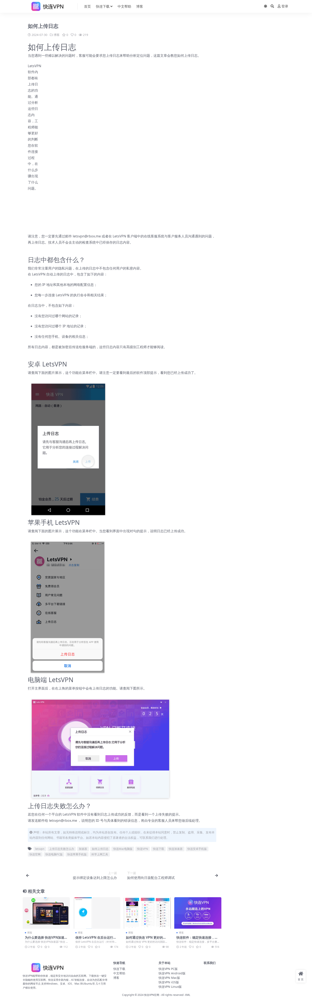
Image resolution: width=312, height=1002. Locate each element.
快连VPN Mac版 (169, 978)
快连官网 (35, 854)
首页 (87, 6)
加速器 (83, 849)
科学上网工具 (99, 854)
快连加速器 (176, 849)
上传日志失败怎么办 (61, 849)
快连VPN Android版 (172, 973)
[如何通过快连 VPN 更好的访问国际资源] (147, 913)
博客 (139, 6)
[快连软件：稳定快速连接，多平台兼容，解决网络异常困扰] (197, 913)
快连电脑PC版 (54, 854)
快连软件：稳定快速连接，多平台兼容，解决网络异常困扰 (197, 939)
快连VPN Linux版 (170, 987)
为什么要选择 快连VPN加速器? (44, 939)
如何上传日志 (100, 849)
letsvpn (39, 849)
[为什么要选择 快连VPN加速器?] (46, 913)
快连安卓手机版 (197, 849)
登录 (284, 6)
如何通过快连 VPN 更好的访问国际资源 (146, 939)
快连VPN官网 (151, 995)
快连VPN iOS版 (169, 982)
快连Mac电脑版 (122, 849)
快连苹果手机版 (77, 854)
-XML (187, 995)
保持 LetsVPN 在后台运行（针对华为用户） (94, 939)
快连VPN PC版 (168, 969)
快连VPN (142, 849)
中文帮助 (124, 6)
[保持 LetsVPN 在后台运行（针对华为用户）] (96, 913)
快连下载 (103, 6)
